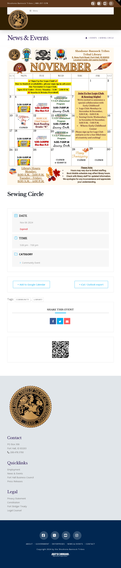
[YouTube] (105, 3)
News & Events (15, 473)
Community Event (31, 262)
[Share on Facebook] (53, 321)
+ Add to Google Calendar (31, 284)
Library (38, 299)
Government (42, 544)
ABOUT (29, 544)
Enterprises (58, 544)
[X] (99, 3)
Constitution (13, 502)
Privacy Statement (16, 498)
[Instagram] (111, 3)
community (22, 299)
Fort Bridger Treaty (17, 506)
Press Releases (15, 481)
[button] (118, 3)
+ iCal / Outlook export (91, 284)
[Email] (67, 321)
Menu (35, 10)
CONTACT (90, 544)
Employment (13, 469)
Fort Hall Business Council (20, 477)
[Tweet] (60, 321)
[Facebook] (93, 3)
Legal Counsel (14, 510)
